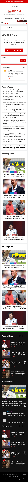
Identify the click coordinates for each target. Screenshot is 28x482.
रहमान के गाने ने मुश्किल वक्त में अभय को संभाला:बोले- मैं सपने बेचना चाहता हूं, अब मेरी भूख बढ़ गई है (14, 239)
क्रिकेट (12, 172)
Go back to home (14, 50)
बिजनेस (23, 479)
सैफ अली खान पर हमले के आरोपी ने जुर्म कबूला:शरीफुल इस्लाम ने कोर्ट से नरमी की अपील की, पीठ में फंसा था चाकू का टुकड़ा (14, 122)
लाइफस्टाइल (18, 479)
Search (4, 57)
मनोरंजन (13, 214)
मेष (23, 67)
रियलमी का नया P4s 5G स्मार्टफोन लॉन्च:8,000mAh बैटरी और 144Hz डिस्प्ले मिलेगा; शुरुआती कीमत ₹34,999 (14, 141)
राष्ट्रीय (4, 479)
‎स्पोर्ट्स (16, 172)
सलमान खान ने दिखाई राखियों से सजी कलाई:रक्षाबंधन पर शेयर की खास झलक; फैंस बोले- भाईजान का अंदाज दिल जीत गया (14, 104)
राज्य (8, 479)
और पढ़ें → (9, 78)
